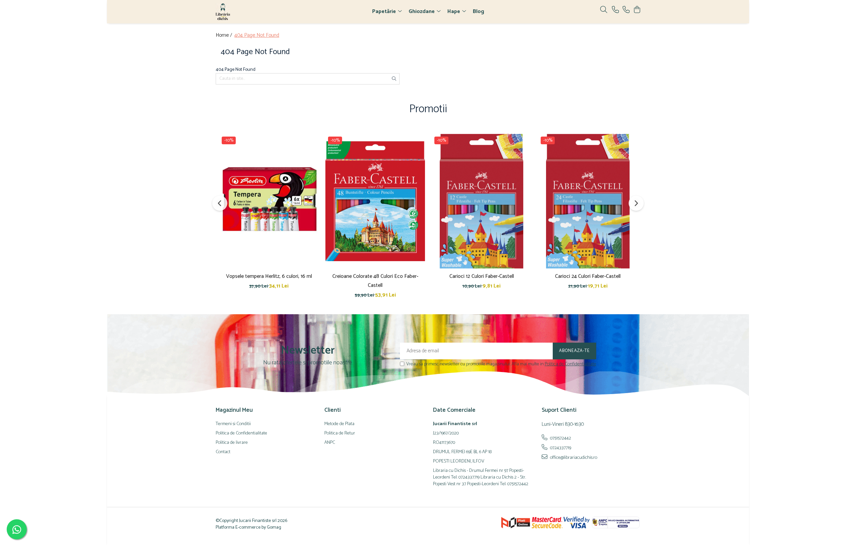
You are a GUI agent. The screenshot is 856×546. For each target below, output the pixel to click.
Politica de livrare (232, 442)
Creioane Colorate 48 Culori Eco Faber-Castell (375, 281)
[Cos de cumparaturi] (636, 10)
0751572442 (560, 438)
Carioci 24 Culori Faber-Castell (588, 276)
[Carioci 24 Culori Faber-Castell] (588, 201)
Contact (223, 452)
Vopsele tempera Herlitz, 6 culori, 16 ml (269, 276)
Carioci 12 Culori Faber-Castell (481, 276)
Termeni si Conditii (233, 424)
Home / (224, 35)
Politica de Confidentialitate (570, 364)
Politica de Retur (339, 433)
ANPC (329, 442)
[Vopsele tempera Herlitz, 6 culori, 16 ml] (269, 201)
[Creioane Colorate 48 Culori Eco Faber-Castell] (375, 201)
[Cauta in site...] (603, 10)
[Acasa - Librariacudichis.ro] (254, 11)
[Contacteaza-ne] (615, 10)
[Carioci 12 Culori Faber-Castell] (481, 201)
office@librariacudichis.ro (573, 457)
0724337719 (560, 447)
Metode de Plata (339, 424)
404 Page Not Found (256, 35)
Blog (478, 11)
